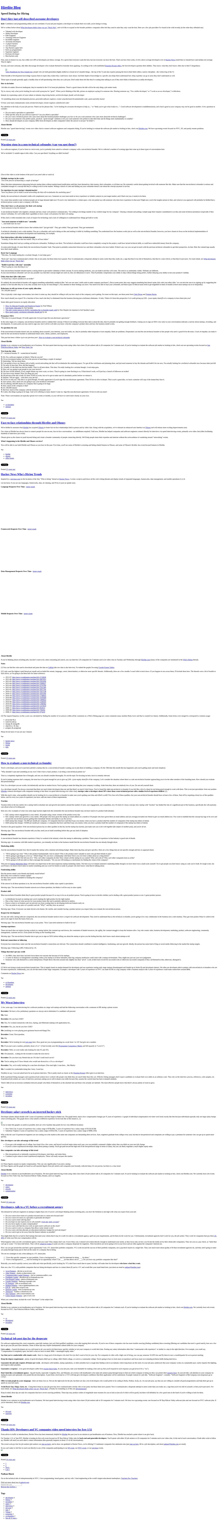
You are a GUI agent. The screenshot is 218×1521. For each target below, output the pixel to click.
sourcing (8, 1414)
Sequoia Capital (11, 1289)
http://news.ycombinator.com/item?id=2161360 (29, 687)
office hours (9, 458)
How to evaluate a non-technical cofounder (54, 337)
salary (7, 1187)
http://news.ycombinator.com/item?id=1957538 (29, 692)
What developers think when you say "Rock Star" (38, 28)
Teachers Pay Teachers (129, 1478)
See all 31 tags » (11, 1518)
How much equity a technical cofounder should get (23, 312)
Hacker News (170, 60)
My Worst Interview (13, 1002)
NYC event (82, 1448)
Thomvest (9, 1292)
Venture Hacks (151, 294)
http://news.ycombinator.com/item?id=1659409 (29, 698)
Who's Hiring (188, 660)
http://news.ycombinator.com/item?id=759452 (28, 710)
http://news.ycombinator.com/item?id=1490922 (29, 700)
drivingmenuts (81, 1389)
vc (6, 1318)
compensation (10, 1191)
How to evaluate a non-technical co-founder (26, 763)
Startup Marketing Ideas (18, 864)
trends (7, 745)
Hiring (7, 743)
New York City (27, 347)
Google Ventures (11, 1281)
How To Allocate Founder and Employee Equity (22, 306)
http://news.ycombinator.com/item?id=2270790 (29, 685)
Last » (7, 1470)
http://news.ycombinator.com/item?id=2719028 (29, 677)
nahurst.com (24, 1482)
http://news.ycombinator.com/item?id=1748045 (29, 696)
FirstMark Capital (11, 1277)
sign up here (46, 1444)
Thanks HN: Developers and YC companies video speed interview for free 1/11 (46, 1429)
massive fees (171, 1373)
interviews (9, 1092)
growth (8, 1189)
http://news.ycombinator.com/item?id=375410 (28, 712)
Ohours (41, 427)
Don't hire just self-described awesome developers (30, 18)
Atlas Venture (10, 1273)
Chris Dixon (138, 294)
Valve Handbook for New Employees (18, 72)
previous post (15, 479)
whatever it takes (46, 1244)
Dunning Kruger (79, 1073)
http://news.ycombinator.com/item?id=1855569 (29, 694)
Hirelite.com (143, 128)
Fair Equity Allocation (13, 308)
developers (9, 984)
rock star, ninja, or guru (50, 1222)
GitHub (51, 667)
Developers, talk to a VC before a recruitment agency (32, 1206)
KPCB (7, 1287)
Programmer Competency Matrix (70, 1046)
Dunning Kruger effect (113, 66)
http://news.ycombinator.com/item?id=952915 (28, 708)
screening (8, 1094)
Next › (7, 1467)
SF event (71, 1448)
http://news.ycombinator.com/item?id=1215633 (29, 706)
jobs (6, 747)
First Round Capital (12, 1279)
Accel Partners (10, 1271)
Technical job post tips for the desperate (24, 1338)
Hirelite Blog (11, 7)
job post (8, 1411)
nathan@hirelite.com (132, 1267)
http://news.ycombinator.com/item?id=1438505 (29, 702)
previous (95, 1448)
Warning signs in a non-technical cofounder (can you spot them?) (38, 144)
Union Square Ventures (13, 1296)
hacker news (9, 741)
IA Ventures (9, 1283)
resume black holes (50, 1369)
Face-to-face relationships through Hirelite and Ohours (33, 422)
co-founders (9, 405)
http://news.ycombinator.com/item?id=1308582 (29, 704)
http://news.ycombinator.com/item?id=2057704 (29, 689)
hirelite (7, 454)
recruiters (8, 1096)
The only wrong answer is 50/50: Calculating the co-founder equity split (31, 310)
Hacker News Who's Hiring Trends (21, 474)
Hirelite (3, 345)
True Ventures (10, 1294)
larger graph (30, 487)
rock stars (28, 1042)
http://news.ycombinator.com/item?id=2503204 (29, 681)
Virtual (7, 1512)
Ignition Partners (11, 1285)
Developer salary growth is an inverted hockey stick (31, 1111)
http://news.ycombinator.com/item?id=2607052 (29, 679)
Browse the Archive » (9, 1487)
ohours (7, 456)
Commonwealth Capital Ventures (17, 1275)
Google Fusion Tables (106, 667)
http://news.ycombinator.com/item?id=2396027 (29, 683)
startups (8, 407)
